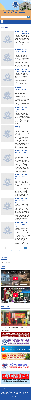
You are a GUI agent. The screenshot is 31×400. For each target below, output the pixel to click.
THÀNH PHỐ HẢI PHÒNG (14, 12)
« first (3, 248)
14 (11, 250)
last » (19, 250)
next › (15, 250)
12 (5, 250)
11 (2, 250)
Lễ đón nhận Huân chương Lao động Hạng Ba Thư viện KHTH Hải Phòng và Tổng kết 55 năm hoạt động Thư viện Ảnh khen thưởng (15, 329)
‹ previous (8, 248)
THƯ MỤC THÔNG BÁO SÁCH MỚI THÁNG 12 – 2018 (21, 51)
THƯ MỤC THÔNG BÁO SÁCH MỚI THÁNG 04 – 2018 (21, 224)
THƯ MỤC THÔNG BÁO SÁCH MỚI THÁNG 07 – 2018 (21, 152)
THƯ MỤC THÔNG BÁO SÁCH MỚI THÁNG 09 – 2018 (21, 109)
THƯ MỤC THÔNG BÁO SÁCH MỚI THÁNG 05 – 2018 (21, 200)
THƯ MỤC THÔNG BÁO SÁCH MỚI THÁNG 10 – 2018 (21, 89)
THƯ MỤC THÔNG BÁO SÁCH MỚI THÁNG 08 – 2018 (21, 127)
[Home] (15, 4)
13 (8, 250)
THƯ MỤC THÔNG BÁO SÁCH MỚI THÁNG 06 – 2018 (21, 176)
